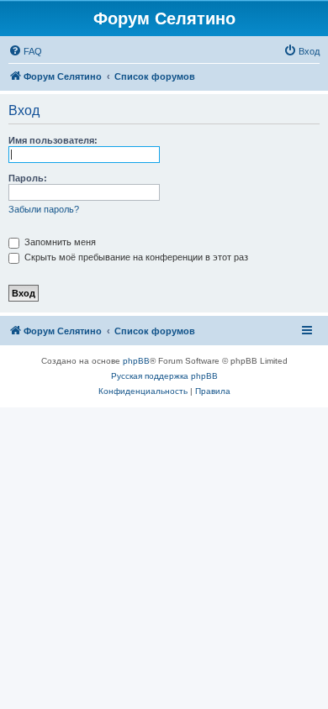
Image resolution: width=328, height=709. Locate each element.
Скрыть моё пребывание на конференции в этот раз (135, 257)
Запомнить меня (59, 242)
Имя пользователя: (53, 140)
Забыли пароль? (43, 209)
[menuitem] (25, 51)
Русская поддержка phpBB (164, 376)
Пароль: (27, 178)
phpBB (136, 360)
